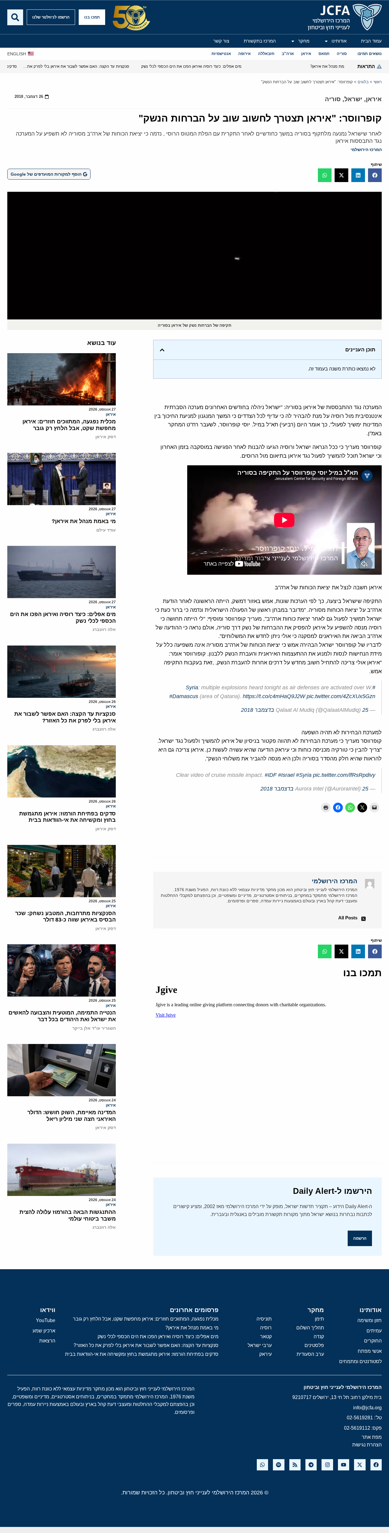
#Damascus (183, 696)
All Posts (347, 917)
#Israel (286, 775)
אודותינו (339, 40)
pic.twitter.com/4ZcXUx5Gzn (341, 696)
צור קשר (221, 40)
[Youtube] (343, 1464)
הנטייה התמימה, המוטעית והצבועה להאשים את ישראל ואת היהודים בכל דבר (62, 1016)
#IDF (271, 775)
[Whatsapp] (262, 1464)
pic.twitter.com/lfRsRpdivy (344, 775)
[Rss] (295, 1464)
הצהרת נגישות (367, 1444)
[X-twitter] (359, 1464)
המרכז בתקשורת (260, 40)
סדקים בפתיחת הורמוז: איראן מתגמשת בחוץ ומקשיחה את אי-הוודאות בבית (67, 817)
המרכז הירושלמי (366, 149)
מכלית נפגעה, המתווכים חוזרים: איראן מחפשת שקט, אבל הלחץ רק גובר (69, 425)
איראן (374, 99)
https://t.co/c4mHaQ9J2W (274, 696)
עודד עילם (106, 530)
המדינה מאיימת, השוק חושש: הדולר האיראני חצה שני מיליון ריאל (71, 1115)
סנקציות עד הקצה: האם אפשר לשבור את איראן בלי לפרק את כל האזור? (65, 717)
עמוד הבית (371, 40)
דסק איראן (105, 436)
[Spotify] (278, 1464)
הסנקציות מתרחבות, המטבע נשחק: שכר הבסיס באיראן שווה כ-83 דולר (65, 916)
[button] (375, 175)
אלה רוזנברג (104, 629)
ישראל (353, 99)
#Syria (304, 775)
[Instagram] (327, 1464)
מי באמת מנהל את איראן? (84, 521)
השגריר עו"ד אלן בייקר (94, 1028)
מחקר (303, 40)
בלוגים (363, 82)
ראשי (378, 82)
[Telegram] (311, 1464)
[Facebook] (376, 1464)
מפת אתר (372, 1437)
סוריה (333, 99)
